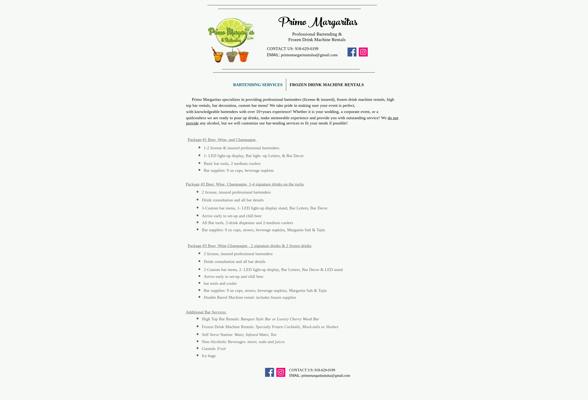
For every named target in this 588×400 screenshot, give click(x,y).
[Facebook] (352, 52)
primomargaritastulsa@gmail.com (309, 55)
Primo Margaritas (318, 23)
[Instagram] (363, 52)
